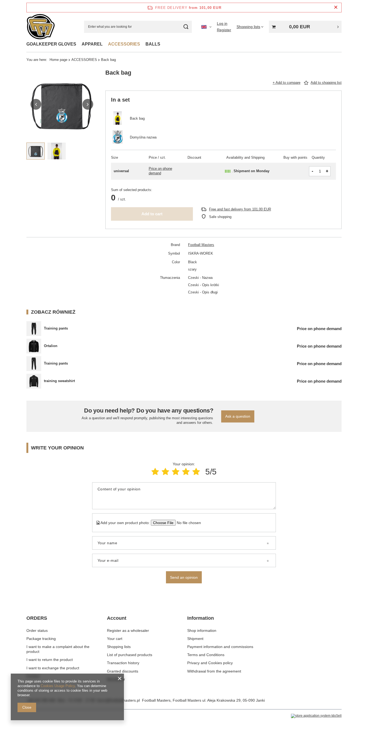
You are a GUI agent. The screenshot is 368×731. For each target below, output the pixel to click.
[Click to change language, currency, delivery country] (206, 26)
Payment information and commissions (220, 647)
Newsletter (116, 679)
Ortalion (50, 346)
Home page (58, 60)
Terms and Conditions (205, 655)
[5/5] (196, 471)
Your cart (114, 638)
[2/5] (165, 471)
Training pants (56, 328)
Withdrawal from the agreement (214, 671)
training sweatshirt (59, 381)
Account (116, 618)
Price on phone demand (160, 171)
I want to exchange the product (52, 668)
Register (224, 30)
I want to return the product (49, 659)
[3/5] (175, 471)
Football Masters (201, 245)
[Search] (186, 27)
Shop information (201, 630)
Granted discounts (122, 671)
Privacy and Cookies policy (210, 663)
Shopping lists (119, 647)
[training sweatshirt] (33, 381)
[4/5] (186, 471)
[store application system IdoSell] (316, 716)
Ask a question (237, 416)
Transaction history (123, 663)
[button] (35, 104)
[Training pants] (33, 328)
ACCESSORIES (124, 44)
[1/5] (155, 471)
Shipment (195, 638)
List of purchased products (129, 655)
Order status (37, 630)
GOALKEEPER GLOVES (51, 44)
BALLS (152, 44)
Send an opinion (184, 577)
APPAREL (92, 44)
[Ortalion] (33, 346)
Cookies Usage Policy (58, 686)
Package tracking (41, 638)
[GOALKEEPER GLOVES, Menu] (79, 44)
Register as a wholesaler (128, 630)
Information (200, 618)
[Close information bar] (335, 7)
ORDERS (36, 618)
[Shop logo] (40, 27)
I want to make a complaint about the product (57, 649)
